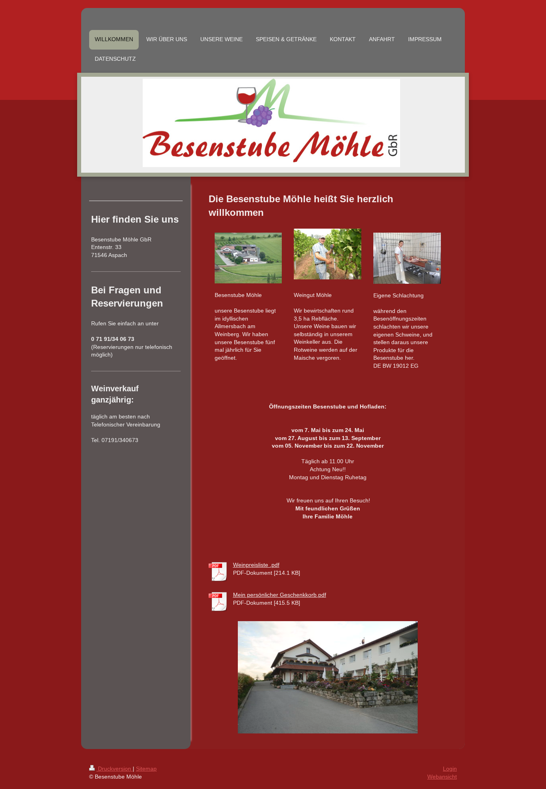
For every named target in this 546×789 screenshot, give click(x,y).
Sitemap (146, 768)
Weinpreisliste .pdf (256, 565)
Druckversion (114, 768)
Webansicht (442, 776)
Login (450, 768)
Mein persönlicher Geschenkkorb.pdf (279, 595)
